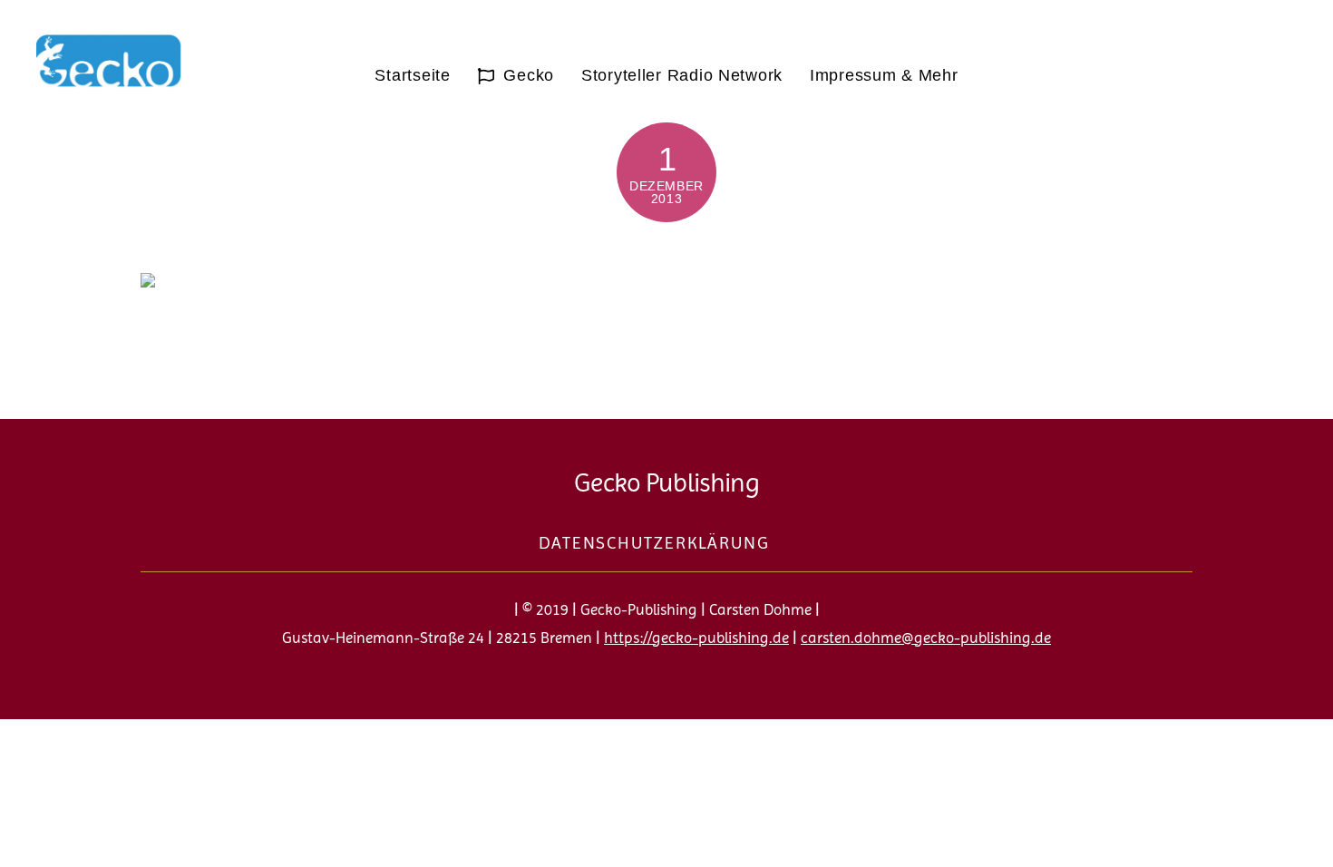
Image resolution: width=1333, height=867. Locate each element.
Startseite (412, 75)
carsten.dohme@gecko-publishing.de (926, 637)
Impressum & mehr (884, 75)
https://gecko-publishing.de (696, 637)
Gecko (526, 75)
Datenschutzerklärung (654, 543)
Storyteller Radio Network (682, 75)
